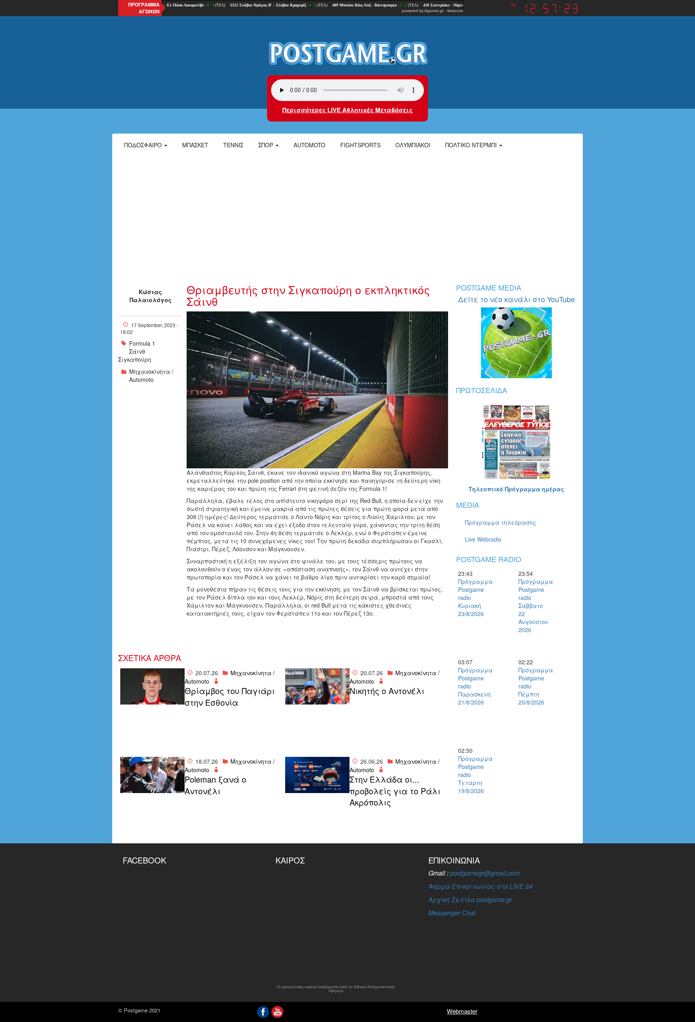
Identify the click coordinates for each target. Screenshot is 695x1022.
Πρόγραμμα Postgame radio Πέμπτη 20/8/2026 (532, 686)
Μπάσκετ (195, 145)
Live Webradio (483, 539)
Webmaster (462, 1011)
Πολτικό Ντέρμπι (471, 145)
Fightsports (360, 145)
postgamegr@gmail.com (485, 873)
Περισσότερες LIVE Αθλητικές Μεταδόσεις (347, 109)
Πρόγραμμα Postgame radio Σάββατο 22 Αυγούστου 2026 (532, 605)
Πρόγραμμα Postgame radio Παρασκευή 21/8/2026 (472, 686)
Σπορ (266, 145)
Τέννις (233, 145)
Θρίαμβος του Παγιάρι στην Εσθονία (230, 696)
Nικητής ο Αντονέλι (387, 690)
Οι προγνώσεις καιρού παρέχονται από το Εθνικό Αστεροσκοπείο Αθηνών (336, 989)
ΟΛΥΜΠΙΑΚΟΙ (412, 145)
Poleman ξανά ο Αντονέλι (215, 785)
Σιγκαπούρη (134, 359)
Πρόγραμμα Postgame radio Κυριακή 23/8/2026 (472, 597)
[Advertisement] (347, 215)
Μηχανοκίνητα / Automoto (151, 375)
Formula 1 (142, 343)
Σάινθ (137, 351)
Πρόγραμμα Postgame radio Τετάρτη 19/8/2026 (472, 774)
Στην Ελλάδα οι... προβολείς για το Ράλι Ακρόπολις (395, 791)
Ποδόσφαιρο (143, 145)
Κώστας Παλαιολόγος (151, 296)
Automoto (309, 145)
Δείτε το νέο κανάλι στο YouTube (516, 299)
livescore (455, 10)
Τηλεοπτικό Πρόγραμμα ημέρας (516, 489)
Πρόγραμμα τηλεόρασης (500, 522)
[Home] (347, 53)
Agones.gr (434, 10)
